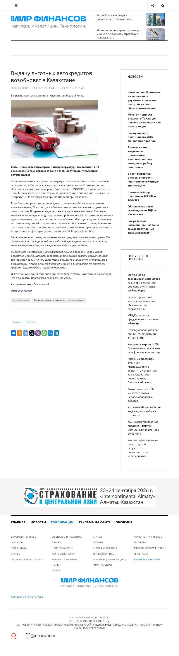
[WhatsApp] (44, 333)
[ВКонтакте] (13, 333)
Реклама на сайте (94, 522)
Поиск (56, 570)
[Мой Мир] (50, 333)
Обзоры (98, 542)
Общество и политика (67, 536)
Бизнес (15, 553)
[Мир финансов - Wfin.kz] (48, 22)
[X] (31, 333)
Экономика (19, 548)
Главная (18, 522)
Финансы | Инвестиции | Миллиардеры (109, 562)
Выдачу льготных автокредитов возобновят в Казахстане (51, 76)
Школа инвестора (105, 548)
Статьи (97, 536)
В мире (56, 542)
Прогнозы (141, 553)
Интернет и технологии (26, 559)
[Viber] (38, 333)
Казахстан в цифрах (147, 559)
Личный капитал (104, 553)
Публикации (62, 522)
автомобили (21, 300)
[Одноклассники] (19, 333)
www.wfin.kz (103, 624)
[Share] (152, 5)
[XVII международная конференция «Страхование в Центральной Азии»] (89, 496)
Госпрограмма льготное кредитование (59, 300)
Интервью (140, 542)
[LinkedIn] (56, 333)
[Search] (163, 5)
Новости (38, 522)
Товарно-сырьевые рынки (64, 562)
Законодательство (23, 536)
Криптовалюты (62, 548)
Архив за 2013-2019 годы (27, 597)
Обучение (124, 522)
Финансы (17, 542)
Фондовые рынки (63, 553)
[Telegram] (25, 333)
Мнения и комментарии (150, 548)
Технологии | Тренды (148, 536)
